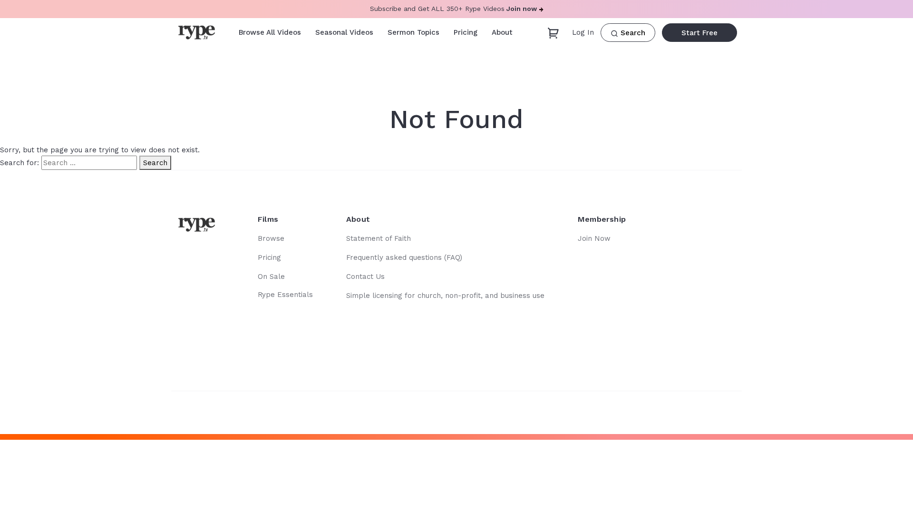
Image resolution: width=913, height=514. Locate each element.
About (502, 32)
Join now (521, 8)
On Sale (271, 276)
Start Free (699, 33)
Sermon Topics (413, 32)
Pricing (465, 32)
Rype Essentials (285, 294)
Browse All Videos (270, 32)
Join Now (594, 238)
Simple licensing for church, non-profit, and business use (445, 295)
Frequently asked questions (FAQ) (404, 257)
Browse (271, 238)
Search (155, 162)
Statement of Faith (378, 238)
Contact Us (365, 276)
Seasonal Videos (344, 32)
